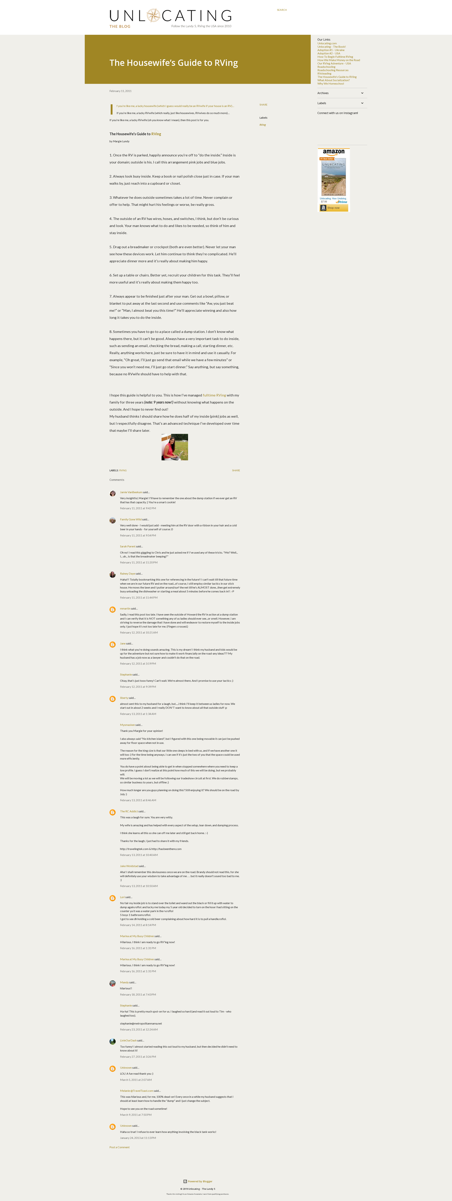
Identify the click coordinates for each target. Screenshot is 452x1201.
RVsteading (324, 73)
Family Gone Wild (131, 519)
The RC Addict (129, 811)
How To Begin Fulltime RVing (335, 56)
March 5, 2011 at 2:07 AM (136, 1079)
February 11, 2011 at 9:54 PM (138, 535)
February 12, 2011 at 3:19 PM (138, 663)
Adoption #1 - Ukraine (330, 50)
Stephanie (126, 674)
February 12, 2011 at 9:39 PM (138, 686)
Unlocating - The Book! (331, 46)
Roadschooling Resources (333, 70)
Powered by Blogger (199, 1181)
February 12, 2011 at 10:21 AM (139, 632)
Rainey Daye (127, 573)
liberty (124, 697)
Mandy (124, 982)
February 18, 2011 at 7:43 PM (138, 994)
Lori (122, 897)
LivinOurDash (128, 1040)
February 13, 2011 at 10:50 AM (139, 886)
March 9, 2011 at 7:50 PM (136, 1114)
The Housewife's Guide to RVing (337, 76)
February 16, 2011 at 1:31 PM (138, 948)
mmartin (125, 608)
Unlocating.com (327, 43)
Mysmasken (127, 724)
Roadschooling (326, 66)
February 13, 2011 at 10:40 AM (139, 854)
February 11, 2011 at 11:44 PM (139, 597)
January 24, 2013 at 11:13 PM (138, 1137)
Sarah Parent (127, 546)
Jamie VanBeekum (131, 492)
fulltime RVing (214, 395)
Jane (123, 643)
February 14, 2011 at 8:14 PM (138, 925)
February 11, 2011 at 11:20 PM (139, 562)
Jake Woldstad (129, 866)
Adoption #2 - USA (328, 53)
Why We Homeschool (330, 83)
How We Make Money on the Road (338, 60)
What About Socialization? (333, 80)
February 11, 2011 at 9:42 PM (138, 508)
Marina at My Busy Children (137, 936)
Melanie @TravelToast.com (136, 1090)
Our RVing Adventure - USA (334, 63)
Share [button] (263, 104)
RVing (156, 134)
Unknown (126, 1067)
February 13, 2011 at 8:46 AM (138, 800)
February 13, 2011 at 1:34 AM (138, 713)
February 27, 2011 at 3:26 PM (138, 1056)
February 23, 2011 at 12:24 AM (139, 1029)
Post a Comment (119, 1147)
